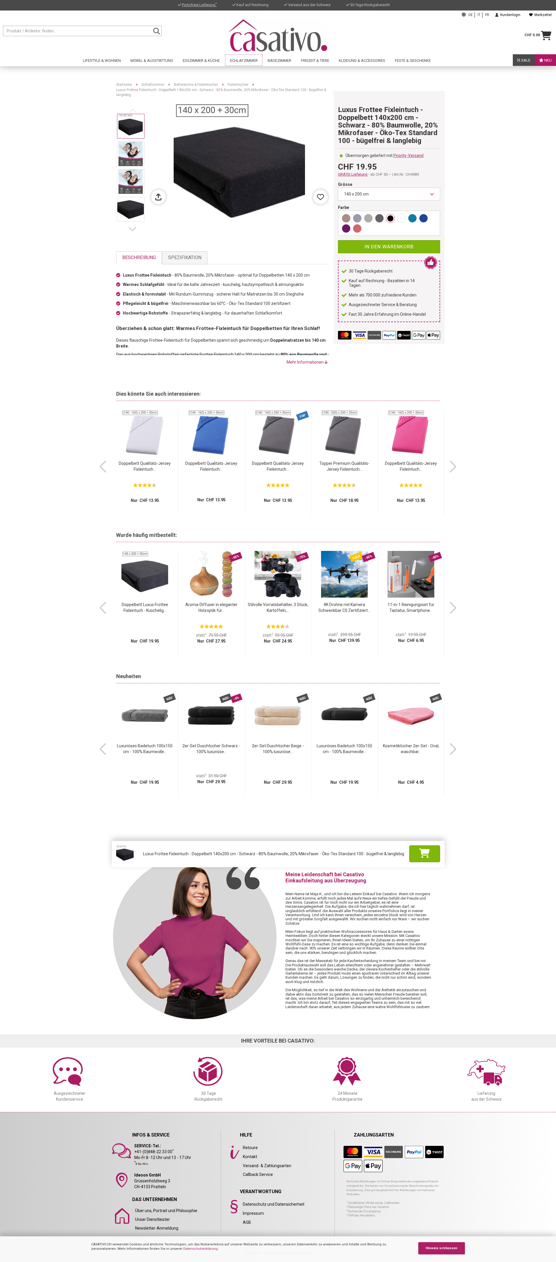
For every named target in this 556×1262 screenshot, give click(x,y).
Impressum (253, 1213)
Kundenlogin (509, 15)
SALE (525, 60)
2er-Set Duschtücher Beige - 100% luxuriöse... (278, 748)
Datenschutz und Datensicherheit (273, 1204)
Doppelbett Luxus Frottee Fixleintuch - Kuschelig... (145, 607)
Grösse (345, 184)
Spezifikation (184, 257)
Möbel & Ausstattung (151, 60)
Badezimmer (279, 60)
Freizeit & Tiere (315, 60)
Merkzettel (542, 15)
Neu (547, 60)
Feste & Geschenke (413, 60)
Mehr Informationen (306, 362)
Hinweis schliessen (441, 1248)
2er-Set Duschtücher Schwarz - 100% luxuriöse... (211, 748)
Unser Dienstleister (152, 1219)
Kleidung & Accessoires (362, 60)
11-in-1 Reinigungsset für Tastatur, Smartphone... (411, 607)
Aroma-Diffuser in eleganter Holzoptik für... (211, 607)
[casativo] (278, 35)
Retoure (250, 1147)
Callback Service (258, 1174)
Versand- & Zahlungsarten (267, 1165)
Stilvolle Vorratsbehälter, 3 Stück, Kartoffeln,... (278, 607)
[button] (133, 229)
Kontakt (250, 1156)
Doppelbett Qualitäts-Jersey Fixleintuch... (145, 466)
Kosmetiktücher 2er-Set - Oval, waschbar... (411, 748)
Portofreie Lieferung (199, 5)
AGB (247, 1222)
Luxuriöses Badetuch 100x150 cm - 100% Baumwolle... (144, 748)
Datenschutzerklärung (200, 1249)
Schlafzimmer (244, 60)
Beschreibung (139, 257)
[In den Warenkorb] (424, 853)
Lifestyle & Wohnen (102, 60)
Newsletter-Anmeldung (156, 1228)
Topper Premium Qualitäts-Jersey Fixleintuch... (344, 466)
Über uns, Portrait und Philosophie (166, 1210)
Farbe (343, 207)
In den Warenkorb (389, 246)
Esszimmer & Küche (201, 60)
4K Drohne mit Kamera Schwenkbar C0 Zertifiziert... (344, 607)
